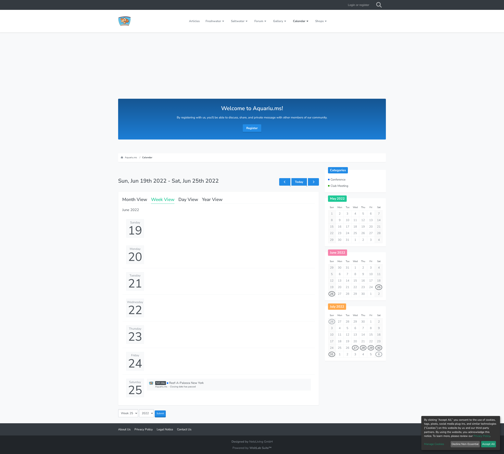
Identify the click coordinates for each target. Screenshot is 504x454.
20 (135, 257)
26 (332, 294)
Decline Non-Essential (465, 444)
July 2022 (337, 306)
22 (135, 310)
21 (135, 283)
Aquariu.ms (161, 386)
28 (363, 348)
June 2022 (337, 252)
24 (135, 363)
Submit (160, 413)
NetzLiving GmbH (261, 442)
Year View (212, 199)
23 (135, 337)
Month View (134, 199)
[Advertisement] (252, 69)
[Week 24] (284, 182)
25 (135, 390)
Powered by (252, 448)
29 (371, 348)
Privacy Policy (481, 436)
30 (379, 348)
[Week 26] (313, 182)
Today (299, 182)
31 (332, 354)
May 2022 (337, 198)
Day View (188, 199)
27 (355, 348)
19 (135, 230)
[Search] (379, 5)
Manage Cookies (434, 444)
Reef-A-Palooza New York (186, 383)
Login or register (358, 5)
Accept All (488, 444)
